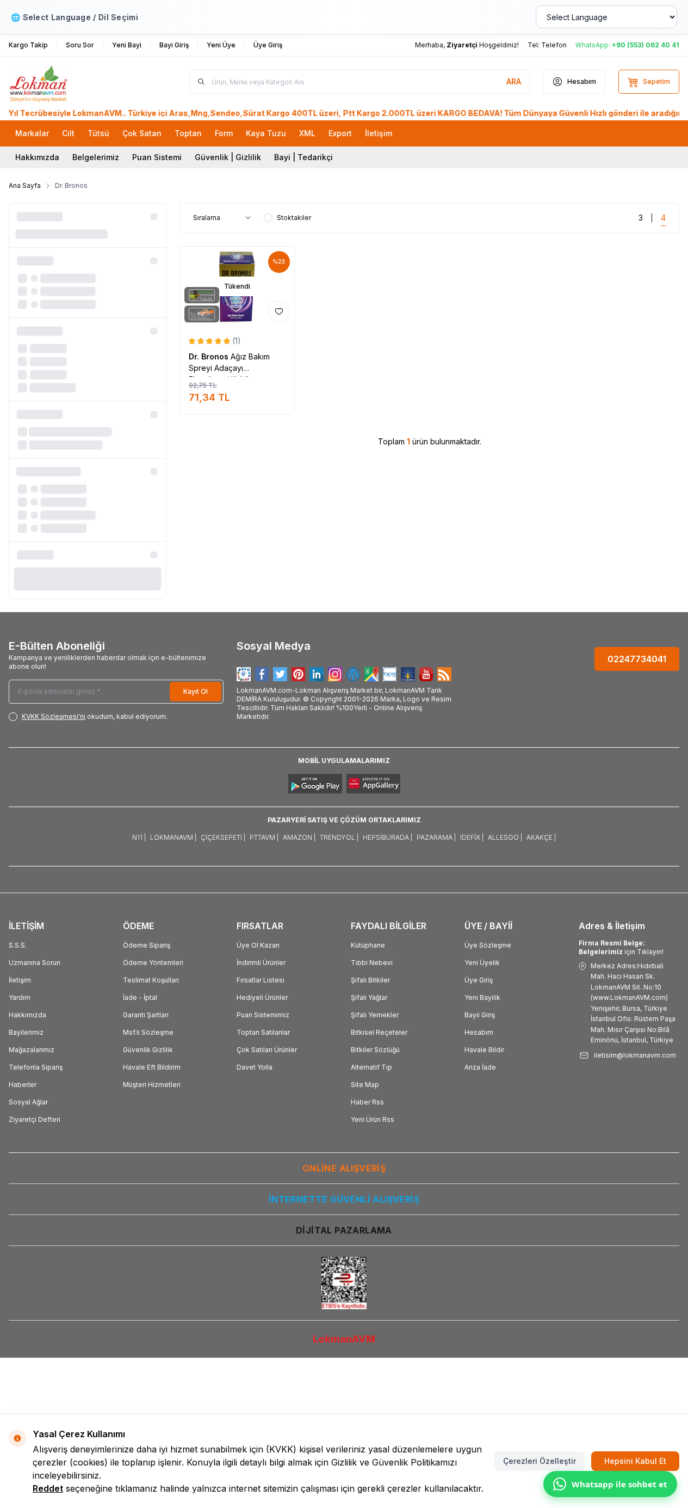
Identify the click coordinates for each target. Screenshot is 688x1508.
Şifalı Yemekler (375, 1015)
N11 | (139, 837)
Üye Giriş (478, 980)
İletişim (20, 980)
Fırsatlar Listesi (260, 980)
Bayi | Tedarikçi (303, 157)
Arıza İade (480, 1067)
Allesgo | (505, 837)
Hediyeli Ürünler (262, 997)
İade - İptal (140, 997)
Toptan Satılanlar (263, 1032)
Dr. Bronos (210, 356)
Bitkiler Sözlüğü (375, 1050)
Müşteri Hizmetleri (152, 1084)
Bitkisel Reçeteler (379, 1032)
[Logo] (74, 82)
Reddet (48, 1488)
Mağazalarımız (31, 1050)
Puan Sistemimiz (263, 1015)
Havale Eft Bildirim (152, 1067)
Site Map (365, 1084)
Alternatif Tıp (371, 1067)
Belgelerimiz (95, 157)
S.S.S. (18, 945)
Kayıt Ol (195, 691)
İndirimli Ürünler (261, 962)
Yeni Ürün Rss (372, 1119)
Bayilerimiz (26, 1032)
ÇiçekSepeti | (223, 837)
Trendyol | (339, 837)
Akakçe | (541, 837)
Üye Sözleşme (487, 945)
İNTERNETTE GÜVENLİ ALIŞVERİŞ (344, 1199)
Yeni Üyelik (482, 962)
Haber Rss (367, 1102)
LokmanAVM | (173, 837)
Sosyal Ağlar (28, 1102)
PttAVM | (264, 837)
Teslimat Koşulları (151, 980)
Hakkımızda (37, 157)
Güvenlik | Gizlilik (228, 157)
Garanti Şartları (146, 1015)
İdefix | (472, 837)
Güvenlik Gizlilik (148, 1050)
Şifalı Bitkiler (370, 980)
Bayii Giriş (479, 1015)
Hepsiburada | (387, 837)
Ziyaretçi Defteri (34, 1119)
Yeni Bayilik (482, 997)
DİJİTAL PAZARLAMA (344, 1230)
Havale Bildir (484, 1050)
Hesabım (478, 1032)
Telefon (554, 45)
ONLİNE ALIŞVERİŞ (344, 1168)
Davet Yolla (254, 1067)
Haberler (22, 1084)
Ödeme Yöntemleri (153, 962)
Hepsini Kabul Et (635, 1461)
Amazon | (299, 837)
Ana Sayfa (25, 185)
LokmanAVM (344, 1339)
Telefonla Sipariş (36, 1067)
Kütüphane (368, 945)
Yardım (19, 997)
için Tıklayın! (621, 947)
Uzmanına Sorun (34, 962)
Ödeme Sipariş (146, 945)
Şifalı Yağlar (369, 997)
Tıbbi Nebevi (372, 962)
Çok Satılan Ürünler (267, 1050)
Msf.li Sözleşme (148, 1032)
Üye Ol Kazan (258, 945)
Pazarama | (436, 837)
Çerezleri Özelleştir (539, 1461)
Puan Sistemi (157, 157)
